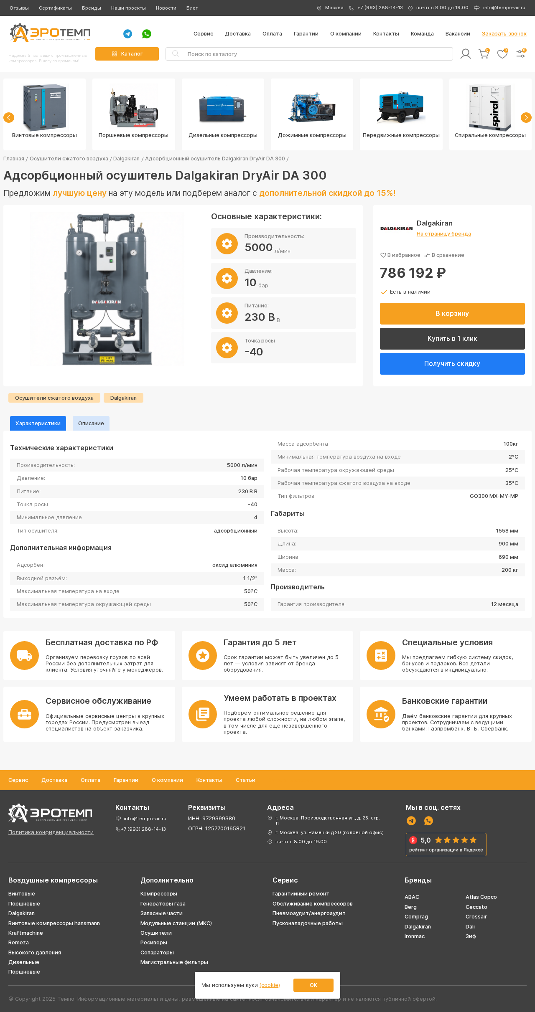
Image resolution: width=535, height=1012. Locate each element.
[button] (8, 117)
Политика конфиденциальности (51, 832)
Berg (411, 907)
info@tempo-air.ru (504, 7)
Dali (470, 926)
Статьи (245, 780)
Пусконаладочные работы (308, 923)
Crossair (476, 916)
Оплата (272, 33)
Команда (422, 33)
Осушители (156, 933)
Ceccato (476, 907)
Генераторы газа (163, 903)
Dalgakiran (126, 158)
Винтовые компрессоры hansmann (54, 923)
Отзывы (19, 8)
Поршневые (24, 903)
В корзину (452, 313)
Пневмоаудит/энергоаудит (309, 913)
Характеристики (38, 423)
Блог (192, 8)
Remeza (18, 942)
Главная (13, 158)
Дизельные (23, 962)
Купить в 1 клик (452, 338)
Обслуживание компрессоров (313, 903)
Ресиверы (153, 942)
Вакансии (458, 33)
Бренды (91, 8)
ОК (313, 985)
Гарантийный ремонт (301, 893)
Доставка (238, 33)
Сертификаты (55, 8)
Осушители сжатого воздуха (69, 158)
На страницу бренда (444, 234)
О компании (346, 33)
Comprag (416, 916)
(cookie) (270, 985)
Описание (91, 423)
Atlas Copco (481, 897)
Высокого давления (34, 952)
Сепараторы (157, 952)
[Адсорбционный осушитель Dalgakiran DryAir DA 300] (107, 289)
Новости (166, 8)
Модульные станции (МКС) (176, 923)
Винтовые (21, 893)
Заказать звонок (504, 33)
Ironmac (415, 936)
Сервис (203, 33)
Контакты (386, 33)
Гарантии (306, 33)
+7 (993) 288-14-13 (380, 7)
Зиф (471, 936)
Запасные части (161, 913)
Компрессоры (158, 893)
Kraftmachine (25, 933)
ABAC (412, 897)
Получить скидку (452, 363)
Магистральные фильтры (174, 962)
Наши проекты (128, 8)
